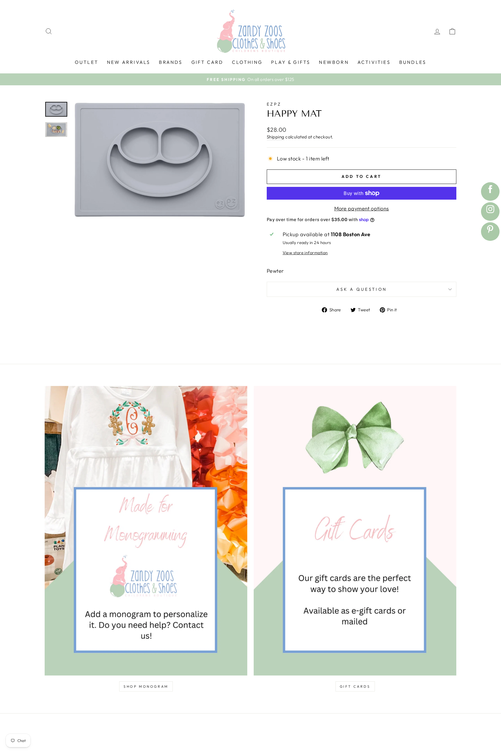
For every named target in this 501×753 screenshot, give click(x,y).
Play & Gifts (290, 62)
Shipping (275, 137)
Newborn (333, 62)
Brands (170, 62)
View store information (305, 252)
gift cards (355, 686)
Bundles (412, 62)
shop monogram (146, 686)
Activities (374, 62)
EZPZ (274, 104)
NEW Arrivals (128, 62)
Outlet (86, 62)
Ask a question (361, 289)
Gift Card (207, 62)
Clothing (247, 62)
